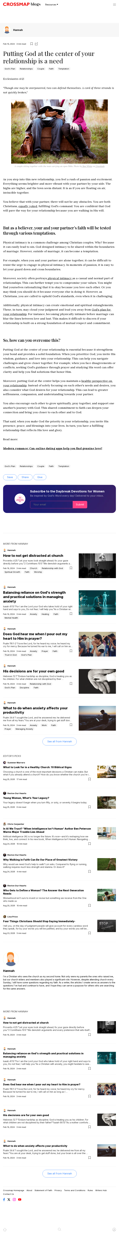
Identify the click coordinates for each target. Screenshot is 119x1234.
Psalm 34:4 (8, 717)
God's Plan (10, 68)
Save (10, 477)
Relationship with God (52, 568)
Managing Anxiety (24, 729)
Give (39, 477)
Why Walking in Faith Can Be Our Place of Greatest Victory (40, 859)
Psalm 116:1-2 (9, 643)
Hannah (18, 29)
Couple (40, 68)
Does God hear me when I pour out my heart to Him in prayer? (41, 1084)
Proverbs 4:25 (10, 560)
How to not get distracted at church (33, 556)
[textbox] (59, 268)
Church (33, 568)
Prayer (45, 651)
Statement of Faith (43, 1190)
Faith (51, 68)
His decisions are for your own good (33, 671)
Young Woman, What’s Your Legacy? (26, 797)
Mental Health (11, 618)
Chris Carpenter (15, 824)
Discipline (24, 687)
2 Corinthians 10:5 (33, 563)
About (29, 1190)
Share (25, 477)
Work (44, 725)
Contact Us (8, 1194)
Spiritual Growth (12, 572)
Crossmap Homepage (13, 1190)
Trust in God (11, 655)
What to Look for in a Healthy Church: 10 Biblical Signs (37, 767)
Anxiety (33, 614)
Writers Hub (101, 1190)
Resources (50, 4)
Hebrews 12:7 (10, 676)
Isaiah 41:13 (8, 606)
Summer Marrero (16, 762)
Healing (45, 614)
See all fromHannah (59, 741)
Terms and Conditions (74, 1190)
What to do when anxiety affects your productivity (35, 1145)
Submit (80, 504)
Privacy (58, 1190)
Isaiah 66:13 (59, 1122)
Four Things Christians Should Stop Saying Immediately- (39, 921)
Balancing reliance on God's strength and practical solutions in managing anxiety (34, 596)
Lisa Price (12, 916)
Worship (38, 572)
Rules (90, 1190)
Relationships (26, 68)
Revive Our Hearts (16, 793)
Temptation (63, 68)
